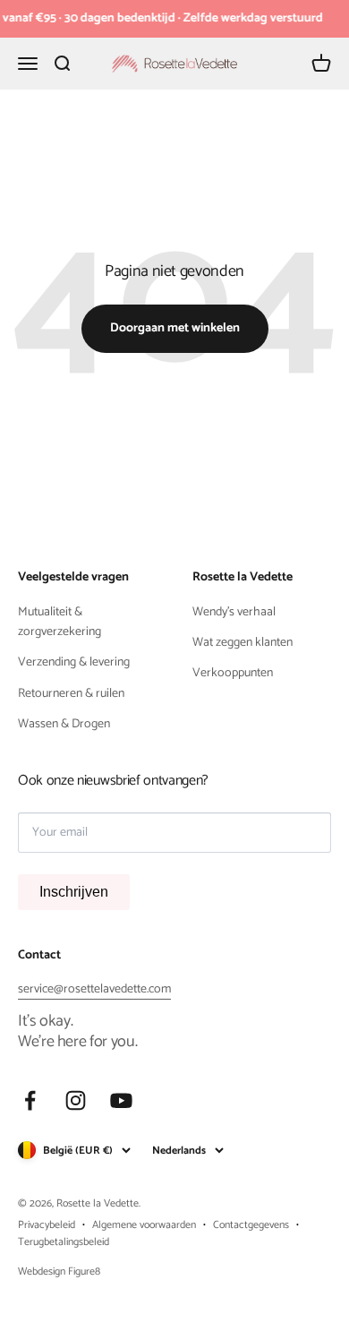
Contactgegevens (251, 1224)
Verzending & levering (74, 663)
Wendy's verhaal (234, 613)
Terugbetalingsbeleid (63, 1241)
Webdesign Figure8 (59, 1271)
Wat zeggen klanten (242, 643)
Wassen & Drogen (64, 725)
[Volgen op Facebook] (30, 1100)
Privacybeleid (46, 1224)
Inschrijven (73, 891)
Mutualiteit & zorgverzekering (59, 622)
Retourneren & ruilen (71, 694)
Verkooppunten (232, 673)
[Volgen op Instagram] (76, 1100)
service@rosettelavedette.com (94, 989)
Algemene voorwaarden (144, 1224)
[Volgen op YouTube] (121, 1100)
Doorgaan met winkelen (175, 328)
